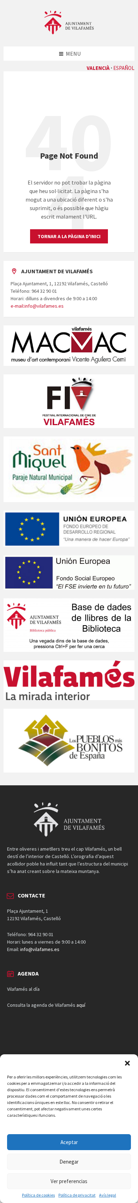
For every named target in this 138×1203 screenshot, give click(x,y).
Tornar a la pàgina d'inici (69, 236)
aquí (80, 1005)
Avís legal (107, 1195)
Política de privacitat (77, 1195)
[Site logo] (69, 32)
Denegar (69, 1161)
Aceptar (69, 1142)
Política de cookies (38, 1195)
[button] (127, 1063)
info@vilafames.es (39, 949)
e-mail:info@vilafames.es (37, 306)
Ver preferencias (69, 1181)
